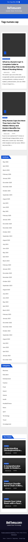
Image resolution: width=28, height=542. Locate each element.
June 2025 (6, 207)
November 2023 (7, 277)
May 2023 (5, 302)
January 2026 (6, 178)
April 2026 (6, 166)
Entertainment (7, 378)
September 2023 (7, 285)
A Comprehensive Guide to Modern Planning (12, 468)
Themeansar (14, 534)
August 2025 (6, 199)
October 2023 (6, 281)
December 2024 (7, 223)
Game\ (5, 391)
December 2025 (7, 182)
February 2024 (7, 265)
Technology (6, 416)
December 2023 (7, 273)
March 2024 (6, 261)
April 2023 (6, 306)
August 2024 (6, 240)
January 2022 (6, 355)
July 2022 (5, 343)
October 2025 (6, 190)
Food (4, 387)
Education (6, 374)
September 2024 (7, 236)
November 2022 (7, 326)
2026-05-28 (8, 453)
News (4, 407)
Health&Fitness (7, 403)
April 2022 (6, 351)
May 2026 (5, 162)
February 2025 (7, 215)
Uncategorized (6, 58)
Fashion (5, 383)
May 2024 (5, 252)
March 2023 (6, 310)
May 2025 (5, 211)
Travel (4, 420)
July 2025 (5, 203)
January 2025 (6, 219)
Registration (15, 538)
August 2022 (6, 339)
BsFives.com (14, 7)
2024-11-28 (7, 133)
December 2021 (7, 359)
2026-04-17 (8, 488)
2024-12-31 (7, 72)
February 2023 (7, 314)
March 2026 (6, 170)
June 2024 (6, 248)
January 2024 (6, 269)
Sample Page (22, 538)
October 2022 (6, 331)
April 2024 (6, 256)
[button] (22, 16)
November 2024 (7, 228)
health (4, 399)
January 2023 (6, 318)
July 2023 (5, 293)
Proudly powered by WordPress (8, 532)
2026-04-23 (8, 470)
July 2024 (5, 244)
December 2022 (7, 322)
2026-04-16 (8, 505)
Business (5, 117)
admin (13, 72)
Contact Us (9, 538)
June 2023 (6, 298)
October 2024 (6, 232)
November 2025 (7, 186)
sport (4, 411)
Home (4, 538)
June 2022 (6, 347)
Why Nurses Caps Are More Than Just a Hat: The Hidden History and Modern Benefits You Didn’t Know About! (13, 126)
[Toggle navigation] (25, 16)
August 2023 (6, 289)
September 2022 (7, 335)
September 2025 (7, 195)
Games (5, 395)
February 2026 (7, 174)
